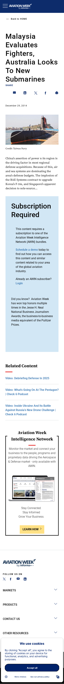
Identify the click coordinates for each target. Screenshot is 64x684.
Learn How (31, 529)
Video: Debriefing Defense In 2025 (27, 378)
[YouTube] (18, 579)
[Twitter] (4, 579)
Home (23, 19)
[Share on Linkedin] (25, 93)
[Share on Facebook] (46, 93)
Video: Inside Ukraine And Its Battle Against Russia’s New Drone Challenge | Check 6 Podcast (30, 410)
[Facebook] (11, 579)
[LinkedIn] (25, 579)
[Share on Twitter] (35, 93)
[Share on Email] (14, 93)
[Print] (56, 93)
